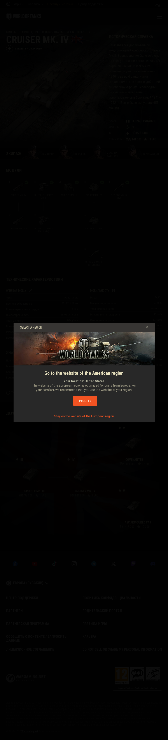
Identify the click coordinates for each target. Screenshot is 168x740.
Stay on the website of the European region (84, 416)
